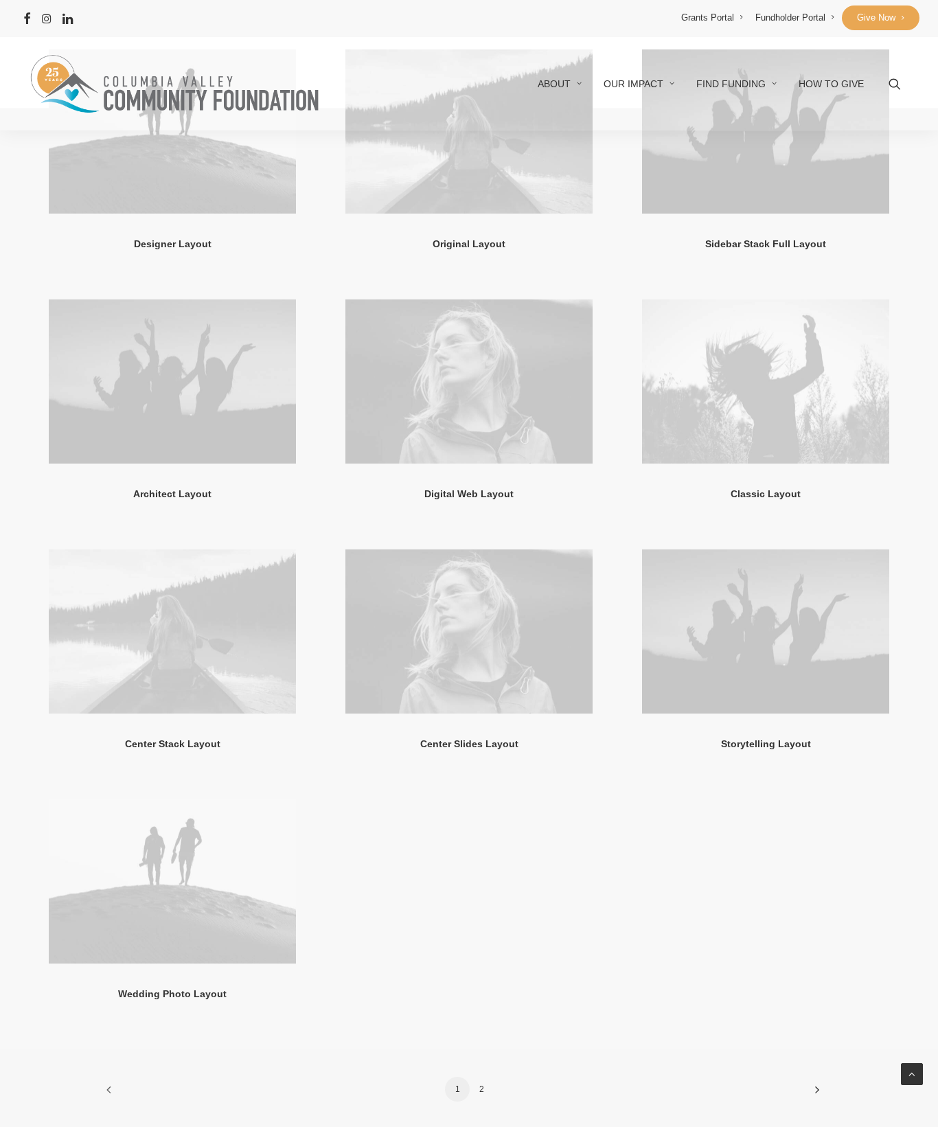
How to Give (831, 83)
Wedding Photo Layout (172, 993)
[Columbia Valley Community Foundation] (174, 83)
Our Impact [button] (633, 83)
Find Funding (731, 83)
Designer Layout (172, 243)
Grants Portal (707, 17)
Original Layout (469, 243)
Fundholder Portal (790, 17)
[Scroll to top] (912, 1073)
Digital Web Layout (469, 493)
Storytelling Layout (766, 743)
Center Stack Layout (172, 743)
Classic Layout (766, 493)
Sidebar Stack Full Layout (765, 243)
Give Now (876, 17)
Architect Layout (172, 493)
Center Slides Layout (469, 743)
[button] (27, 18)
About (554, 83)
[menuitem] (712, 17)
